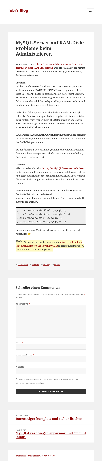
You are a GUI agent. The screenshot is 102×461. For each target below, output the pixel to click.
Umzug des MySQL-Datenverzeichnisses (63, 168)
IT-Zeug (46, 264)
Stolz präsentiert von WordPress (42, 455)
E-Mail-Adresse (25, 354)
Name (19, 342)
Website (20, 367)
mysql (57, 264)
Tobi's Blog (18, 10)
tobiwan (35, 264)
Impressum (21, 455)
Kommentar (23, 304)
